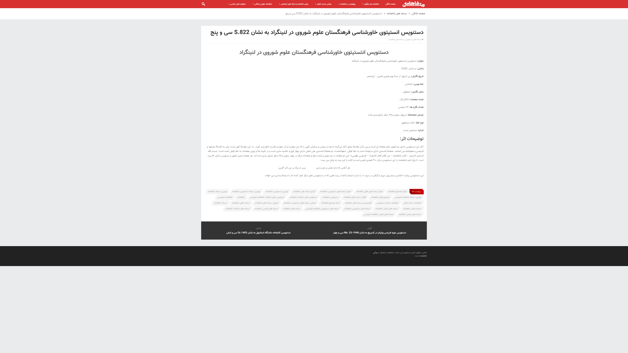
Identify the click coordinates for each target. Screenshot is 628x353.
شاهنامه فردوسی (225, 197)
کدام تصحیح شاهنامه (330, 203)
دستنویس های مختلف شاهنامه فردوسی (267, 197)
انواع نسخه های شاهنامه (304, 191)
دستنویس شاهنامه (330, 197)
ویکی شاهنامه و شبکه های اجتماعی (294, 4)
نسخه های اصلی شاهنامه (386, 208)
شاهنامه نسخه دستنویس (387, 203)
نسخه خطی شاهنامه (241, 203)
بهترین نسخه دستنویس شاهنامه (246, 191)
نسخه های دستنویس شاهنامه (357, 208)
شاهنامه (240, 197)
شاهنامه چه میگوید (371, 4)
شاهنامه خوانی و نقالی (263, 4)
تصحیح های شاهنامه (380, 197)
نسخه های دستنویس (413, 39)
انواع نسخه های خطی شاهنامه (369, 191)
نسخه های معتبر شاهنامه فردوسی (379, 214)
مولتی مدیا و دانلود (324, 4)
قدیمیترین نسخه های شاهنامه (358, 203)
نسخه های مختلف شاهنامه (238, 208)
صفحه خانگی (390, 4)
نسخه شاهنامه (220, 203)
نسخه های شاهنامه (397, 14)
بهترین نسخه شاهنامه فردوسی (408, 197)
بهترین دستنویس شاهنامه (277, 191)
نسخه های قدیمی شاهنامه (266, 208)
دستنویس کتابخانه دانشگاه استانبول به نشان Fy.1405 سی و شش (258, 233)
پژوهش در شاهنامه (347, 4)
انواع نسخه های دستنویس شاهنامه (335, 191)
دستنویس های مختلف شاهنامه (303, 197)
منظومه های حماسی (238, 4)
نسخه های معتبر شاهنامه (410, 214)
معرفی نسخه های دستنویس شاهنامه (300, 203)
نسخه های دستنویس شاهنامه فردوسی (322, 208)
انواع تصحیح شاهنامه (397, 191)
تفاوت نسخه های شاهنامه (355, 197)
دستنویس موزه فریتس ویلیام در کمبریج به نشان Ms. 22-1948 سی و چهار (369, 233)
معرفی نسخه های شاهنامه (266, 203)
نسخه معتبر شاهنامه (412, 208)
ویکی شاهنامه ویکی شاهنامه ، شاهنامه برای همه (413, 4)
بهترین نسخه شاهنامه (217, 191)
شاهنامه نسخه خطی (412, 203)
